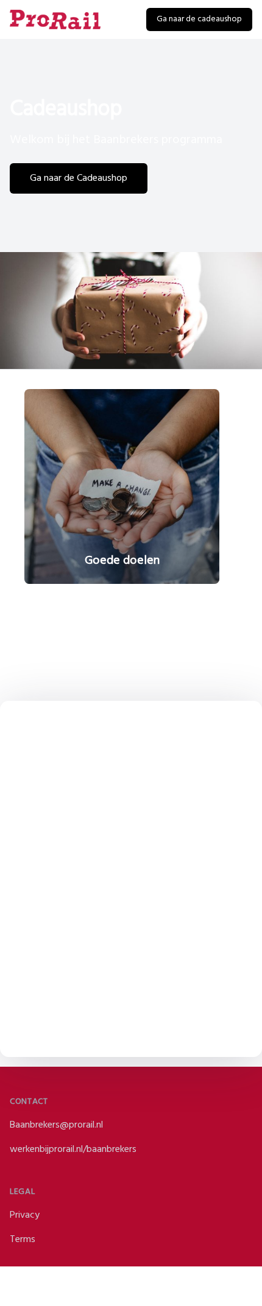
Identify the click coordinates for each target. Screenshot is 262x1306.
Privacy (25, 1215)
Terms (22, 1240)
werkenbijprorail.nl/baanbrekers (73, 1149)
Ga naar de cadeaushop (199, 19)
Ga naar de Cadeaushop (78, 178)
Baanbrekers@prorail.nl (56, 1125)
